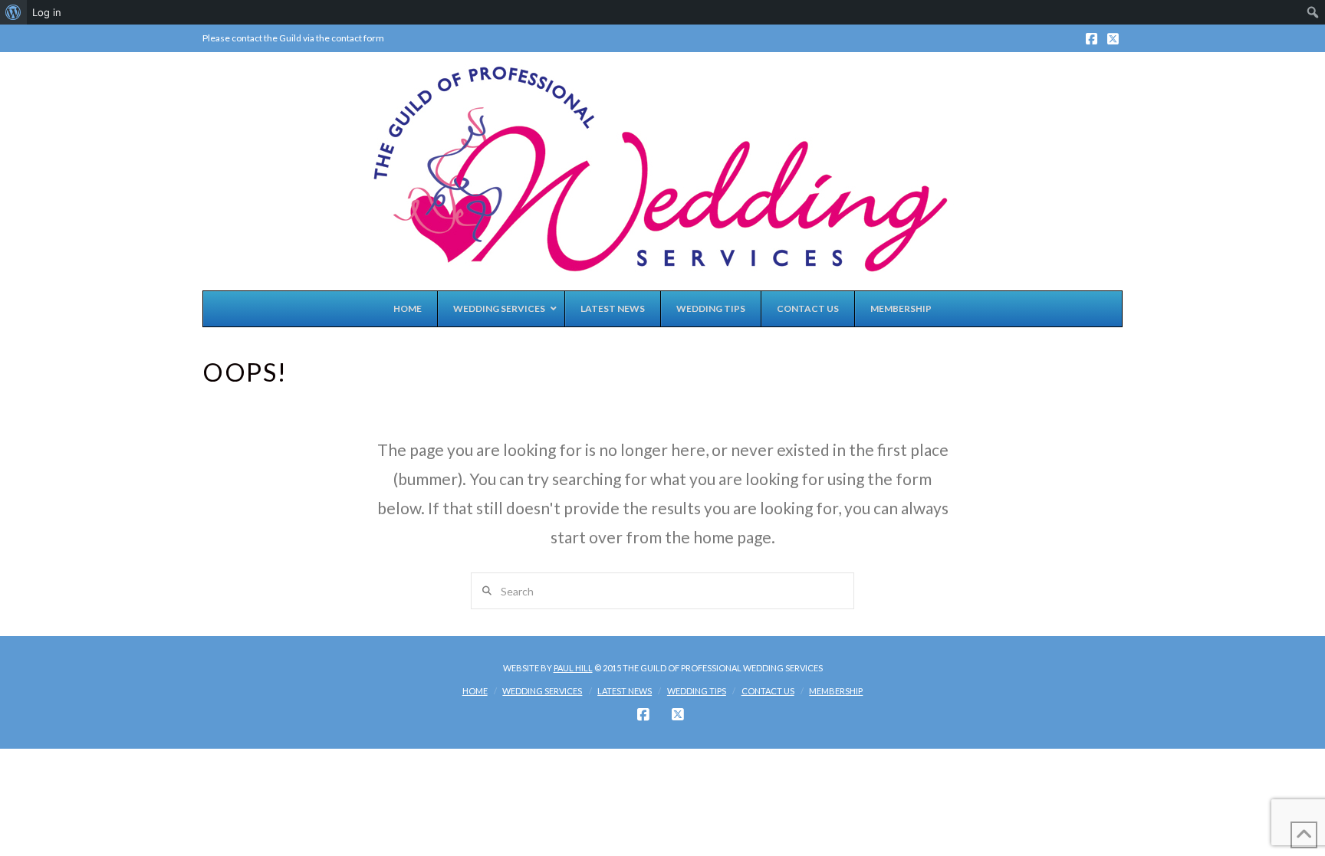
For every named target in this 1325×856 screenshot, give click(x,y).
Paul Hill (573, 668)
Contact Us (767, 691)
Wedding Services (542, 691)
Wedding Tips (696, 691)
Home (475, 691)
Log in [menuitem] (46, 12)
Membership (836, 691)
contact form (357, 38)
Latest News (624, 691)
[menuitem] (13, 12)
